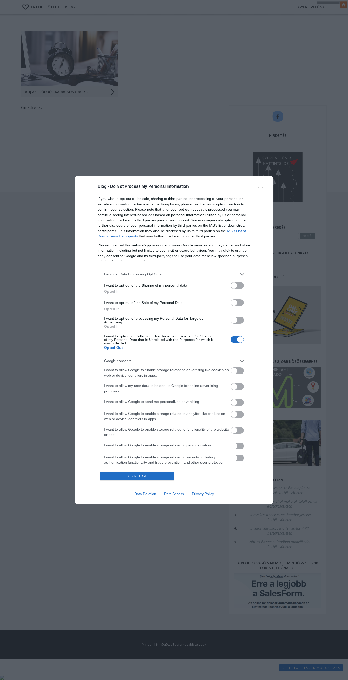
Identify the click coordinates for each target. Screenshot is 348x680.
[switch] (237, 285)
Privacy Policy (203, 494)
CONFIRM (137, 476)
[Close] (262, 187)
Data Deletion (145, 494)
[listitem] (174, 274)
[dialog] (174, 340)
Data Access (174, 494)
